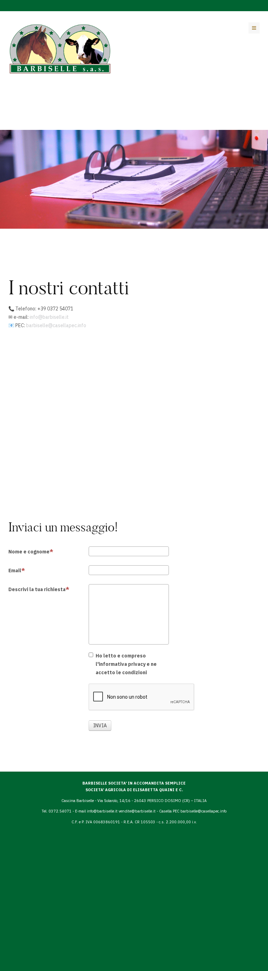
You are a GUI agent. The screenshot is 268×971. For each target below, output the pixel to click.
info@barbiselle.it (49, 317)
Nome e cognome (29, 552)
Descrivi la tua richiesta (37, 589)
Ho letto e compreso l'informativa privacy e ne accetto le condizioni (126, 664)
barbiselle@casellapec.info (56, 325)
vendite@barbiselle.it (138, 811)
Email (14, 570)
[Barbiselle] (60, 48)
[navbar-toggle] (254, 28)
